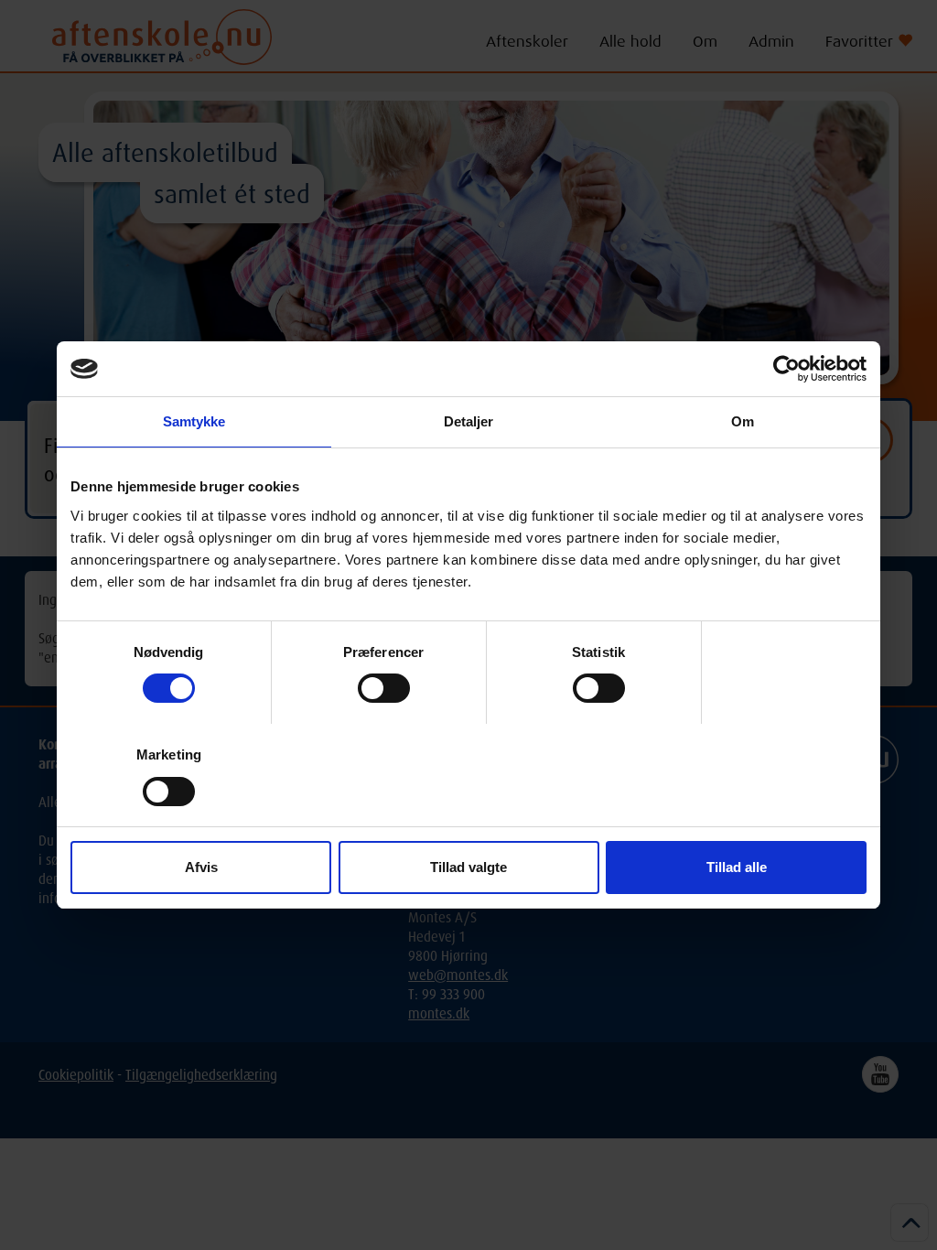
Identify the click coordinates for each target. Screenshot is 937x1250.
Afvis (201, 867)
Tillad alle (736, 867)
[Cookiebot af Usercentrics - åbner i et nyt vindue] (786, 369)
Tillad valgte (468, 867)
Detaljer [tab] (469, 421)
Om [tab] (742, 421)
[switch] (384, 688)
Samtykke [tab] (194, 421)
